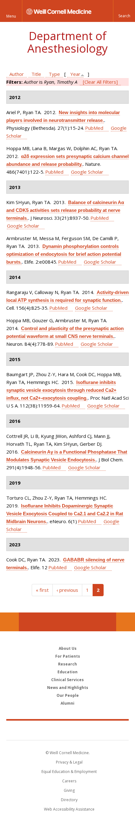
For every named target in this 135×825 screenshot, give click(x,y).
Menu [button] (11, 16)
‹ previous (67, 590)
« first (42, 590)
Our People (68, 695)
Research (67, 664)
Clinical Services (67, 679)
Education (67, 672)
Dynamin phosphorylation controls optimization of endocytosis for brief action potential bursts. (63, 254)
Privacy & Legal (69, 762)
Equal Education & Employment (69, 771)
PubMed (94, 128)
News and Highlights (67, 687)
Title (36, 74)
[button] (124, 11)
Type (54, 74)
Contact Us (125, 621)
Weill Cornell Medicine (67, 730)
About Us (68, 648)
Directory (69, 799)
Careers (69, 781)
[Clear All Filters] (100, 82)
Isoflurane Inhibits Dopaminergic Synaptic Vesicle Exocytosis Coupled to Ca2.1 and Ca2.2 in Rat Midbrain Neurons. (64, 513)
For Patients (67, 656)
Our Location (9, 621)
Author (16, 74)
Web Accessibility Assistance (69, 809)
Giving (69, 790)
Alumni (67, 703)
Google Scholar (87, 172)
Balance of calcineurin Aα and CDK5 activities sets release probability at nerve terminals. (65, 210)
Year (75, 74)
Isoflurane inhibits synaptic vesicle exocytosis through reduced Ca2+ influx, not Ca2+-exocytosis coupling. (61, 390)
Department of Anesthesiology (67, 42)
